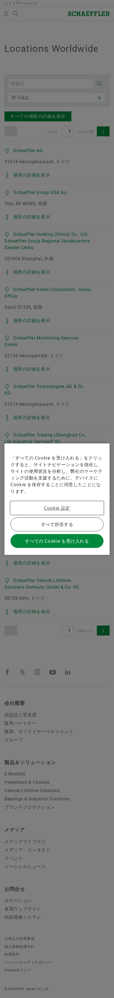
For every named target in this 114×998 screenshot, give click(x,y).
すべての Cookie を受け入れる (57, 541)
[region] (57, 499)
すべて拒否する (57, 524)
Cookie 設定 (57, 508)
